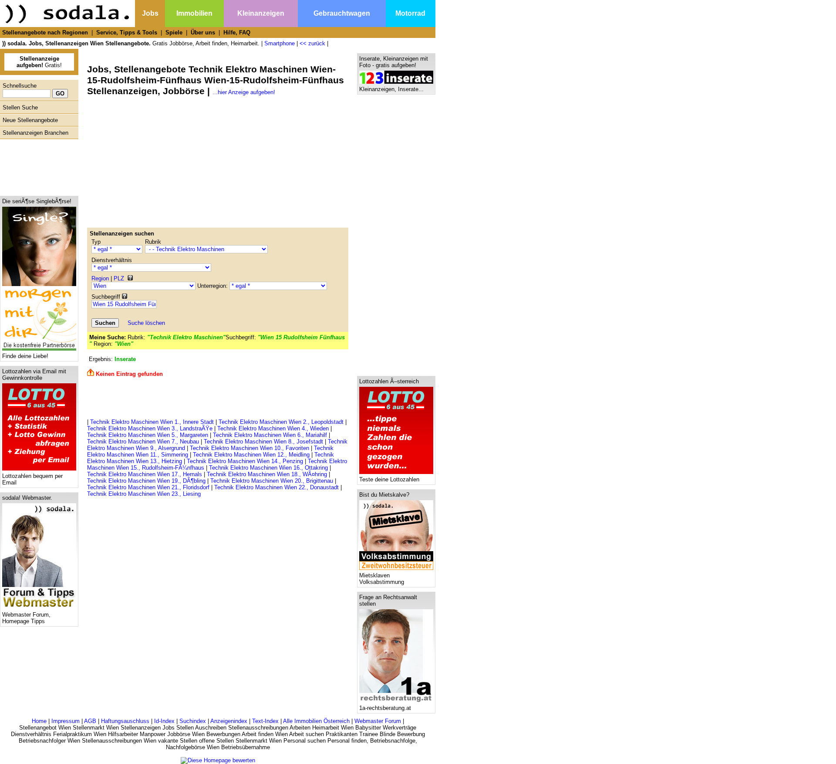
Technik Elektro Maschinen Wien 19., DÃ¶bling (146, 481)
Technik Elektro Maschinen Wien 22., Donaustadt (276, 487)
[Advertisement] (37, 165)
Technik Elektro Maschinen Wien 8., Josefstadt (263, 441)
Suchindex (192, 721)
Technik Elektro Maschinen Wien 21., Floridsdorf (148, 487)
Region (100, 278)
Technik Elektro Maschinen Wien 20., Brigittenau (271, 481)
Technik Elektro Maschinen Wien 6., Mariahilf (270, 435)
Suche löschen (146, 323)
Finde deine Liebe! (25, 356)
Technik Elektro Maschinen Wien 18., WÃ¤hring (267, 474)
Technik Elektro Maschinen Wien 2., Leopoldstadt (281, 422)
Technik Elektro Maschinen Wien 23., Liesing (144, 494)
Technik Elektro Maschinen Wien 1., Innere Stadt (152, 422)
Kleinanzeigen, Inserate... (391, 89)
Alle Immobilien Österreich (316, 721)
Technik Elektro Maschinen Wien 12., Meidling (251, 454)
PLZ (119, 278)
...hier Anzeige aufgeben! (243, 92)
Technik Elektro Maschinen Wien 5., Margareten (147, 435)
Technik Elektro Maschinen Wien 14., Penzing (245, 461)
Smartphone (279, 43)
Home (39, 721)
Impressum (65, 721)
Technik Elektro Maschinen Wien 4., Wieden (273, 428)
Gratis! (39, 61)
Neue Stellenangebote (30, 120)
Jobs (150, 13)
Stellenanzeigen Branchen (35, 133)
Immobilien (194, 13)
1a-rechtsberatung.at (385, 708)
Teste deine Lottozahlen (389, 479)
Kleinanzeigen (260, 13)
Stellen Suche (20, 107)
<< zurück (312, 43)
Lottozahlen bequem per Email (32, 479)
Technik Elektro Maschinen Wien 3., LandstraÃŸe (149, 428)
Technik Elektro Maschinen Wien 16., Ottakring (268, 467)
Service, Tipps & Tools (126, 32)
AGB (90, 721)
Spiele (173, 32)
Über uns (203, 32)
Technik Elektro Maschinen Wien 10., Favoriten (249, 448)
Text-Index (265, 721)
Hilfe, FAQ (236, 32)
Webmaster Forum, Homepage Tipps (26, 617)
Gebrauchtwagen (342, 13)
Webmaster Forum (377, 721)
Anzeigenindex (228, 721)
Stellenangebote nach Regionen (45, 32)
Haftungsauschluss (125, 721)
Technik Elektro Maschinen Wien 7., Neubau (143, 441)
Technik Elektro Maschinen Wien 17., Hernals (144, 474)
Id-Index (164, 721)
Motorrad (410, 13)
